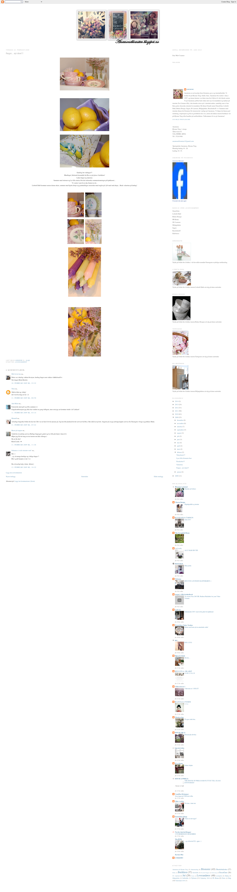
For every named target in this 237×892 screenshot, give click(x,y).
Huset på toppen (16, 430)
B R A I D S (188, 642)
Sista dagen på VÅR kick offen (184, 796)
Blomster (205, 869)
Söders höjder (189, 765)
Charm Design (180, 502)
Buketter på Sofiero (190, 489)
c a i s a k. (178, 548)
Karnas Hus (179, 854)
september (180, 430)
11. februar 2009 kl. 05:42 (23, 425)
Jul (184, 875)
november (180, 423)
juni (178, 439)
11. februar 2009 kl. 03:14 (23, 412)
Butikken (182, 872)
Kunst (192, 876)
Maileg (227, 876)
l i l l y (186, 704)
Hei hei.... (187, 658)
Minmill (14, 418)
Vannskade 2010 (180, 881)
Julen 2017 (188, 520)
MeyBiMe (178, 839)
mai (178, 442)
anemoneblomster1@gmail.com (183, 141)
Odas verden (179, 801)
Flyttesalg (214, 872)
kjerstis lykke (179, 748)
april (178, 446)
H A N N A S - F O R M (183, 702)
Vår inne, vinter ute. (190, 803)
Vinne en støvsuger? (191, 819)
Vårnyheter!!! (180, 455)
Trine (13, 389)
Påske (223, 878)
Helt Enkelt (179, 563)
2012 (177, 408)
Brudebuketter (221, 869)
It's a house (179, 763)
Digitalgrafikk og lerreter (192, 504)
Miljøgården (175, 878)
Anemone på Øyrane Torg (180, 869)
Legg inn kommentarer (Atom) (25, 481)
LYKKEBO (179, 858)
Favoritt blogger (205, 872)
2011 (177, 411)
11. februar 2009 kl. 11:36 (23, 445)
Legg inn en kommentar (14, 473)
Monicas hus (179, 717)
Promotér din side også (179, 201)
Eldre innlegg (158, 476)
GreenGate (223, 872)
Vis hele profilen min (181, 119)
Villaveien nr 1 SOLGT (192, 688)
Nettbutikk (185, 878)
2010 (177, 414)
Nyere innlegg (10, 476)
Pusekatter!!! (180, 461)
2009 (177, 417)
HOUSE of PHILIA (181, 778)
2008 (177, 476)
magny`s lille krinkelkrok (184, 594)
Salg (229, 878)
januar (179, 472)
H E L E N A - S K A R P (183, 671)
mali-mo (178, 609)
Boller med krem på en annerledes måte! (196, 627)
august (179, 433)
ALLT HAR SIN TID (191, 550)
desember (180, 420)
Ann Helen (15, 403)
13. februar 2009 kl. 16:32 (23, 467)
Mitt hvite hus (16, 374)
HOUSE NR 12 (180, 732)
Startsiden (84, 476)
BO (176, 640)
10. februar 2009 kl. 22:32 (23, 383)
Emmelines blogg (181, 816)
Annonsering (194, 869)
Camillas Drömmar (182, 794)
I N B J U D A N (190, 673)
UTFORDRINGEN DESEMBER (185, 834)
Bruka (174, 872)
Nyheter (194, 878)
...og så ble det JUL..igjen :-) (193, 841)
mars (178, 449)
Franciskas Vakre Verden (184, 625)
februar (179, 452)
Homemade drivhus (190, 735)
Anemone (190, 89)
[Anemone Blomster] (179, 198)
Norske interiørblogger (183, 832)
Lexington (219, 876)
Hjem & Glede (180, 656)
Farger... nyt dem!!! (182, 468)
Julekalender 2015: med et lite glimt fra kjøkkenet (199, 612)
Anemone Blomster (178, 161)
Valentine (179, 464)
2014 (177, 401)
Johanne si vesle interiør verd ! (21, 450)
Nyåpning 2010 (205, 878)
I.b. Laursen (176, 876)
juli (178, 436)
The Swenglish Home (182, 533)
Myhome (178, 579)
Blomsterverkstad (181, 487)
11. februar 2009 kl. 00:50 (23, 398)
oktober (180, 426)
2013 (177, 404)
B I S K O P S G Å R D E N (184, 517)
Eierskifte (195, 872)
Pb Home (216, 878)
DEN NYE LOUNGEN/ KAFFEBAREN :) (198, 581)
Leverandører (21, 362)
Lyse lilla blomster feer (184, 458)
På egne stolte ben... (190, 719)
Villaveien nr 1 (180, 686)
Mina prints (188, 566)
